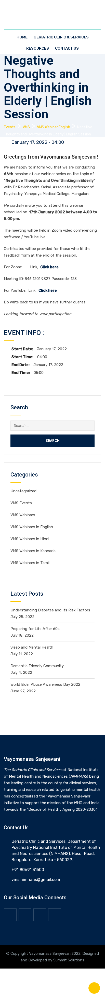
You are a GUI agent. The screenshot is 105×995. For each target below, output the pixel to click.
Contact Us (67, 48)
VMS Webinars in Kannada (33, 551)
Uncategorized (23, 491)
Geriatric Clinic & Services (61, 37)
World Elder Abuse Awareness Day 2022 (45, 684)
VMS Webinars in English (31, 527)
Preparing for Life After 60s (35, 628)
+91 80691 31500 (27, 869)
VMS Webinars (22, 515)
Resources (37, 48)
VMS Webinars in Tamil (29, 562)
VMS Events (21, 503)
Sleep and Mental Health (31, 647)
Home (22, 37)
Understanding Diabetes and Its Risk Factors (50, 610)
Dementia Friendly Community (37, 666)
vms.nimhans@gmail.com (35, 879)
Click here (49, 267)
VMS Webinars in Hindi (29, 539)
